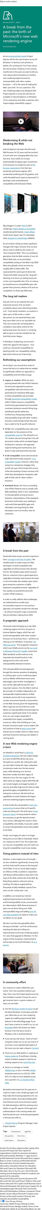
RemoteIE (9, 1027)
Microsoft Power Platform (22, 1181)
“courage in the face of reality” (19, 559)
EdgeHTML (28, 1131)
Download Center (13, 1158)
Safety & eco (15, 1208)
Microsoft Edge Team (9, 46)
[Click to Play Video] (21, 121)
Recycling (24, 1208)
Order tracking (13, 1160)
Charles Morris (11, 1123)
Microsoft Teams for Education (12, 1168)
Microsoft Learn (23, 1186)
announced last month (17, 56)
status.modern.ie (11, 1056)
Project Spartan (9, 1140)
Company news (32, 1193)
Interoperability (9, 1136)
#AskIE (32, 1070)
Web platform (21, 1140)
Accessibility (13, 1198)
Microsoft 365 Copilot (14, 1183)
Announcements (15, 1131)
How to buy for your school (19, 1170)
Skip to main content (8, 1)
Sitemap (24, 1203)
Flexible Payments (27, 1163)
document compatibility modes (24, 399)
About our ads (34, 1208)
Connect (35, 1048)
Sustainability (23, 1198)
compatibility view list (13, 435)
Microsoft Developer (8, 1186)
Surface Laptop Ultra (30, 1148)
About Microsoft (18, 1193)
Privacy (11, 1206)
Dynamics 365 (31, 1178)
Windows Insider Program (22, 1008)
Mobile (18, 22)
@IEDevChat (10, 1070)
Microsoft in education (9, 1165)
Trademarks (5, 1208)
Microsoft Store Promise (10, 1163)
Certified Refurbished (27, 1160)
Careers (9, 1193)
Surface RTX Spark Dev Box (11, 1150)
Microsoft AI (5, 1178)
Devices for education (27, 1165)
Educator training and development (19, 1172)
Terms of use (33, 1206)
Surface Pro (4, 1148)
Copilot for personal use (21, 1153)
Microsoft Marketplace (9, 1191)
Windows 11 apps (23, 1155)
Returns (3, 1160)
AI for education (13, 1176)
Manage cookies (21, 1206)
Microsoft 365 (5, 1181)
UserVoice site (29, 1062)
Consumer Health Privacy (10, 1203)
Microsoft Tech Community (26, 1188)
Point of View (21, 1136)
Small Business (30, 1183)
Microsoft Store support (30, 1158)
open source (27, 728)
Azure (38, 1183)
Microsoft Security (17, 1178)
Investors (20, 1196)
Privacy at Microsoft (8, 1196)
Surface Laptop (16, 1148)
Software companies (27, 1191)
